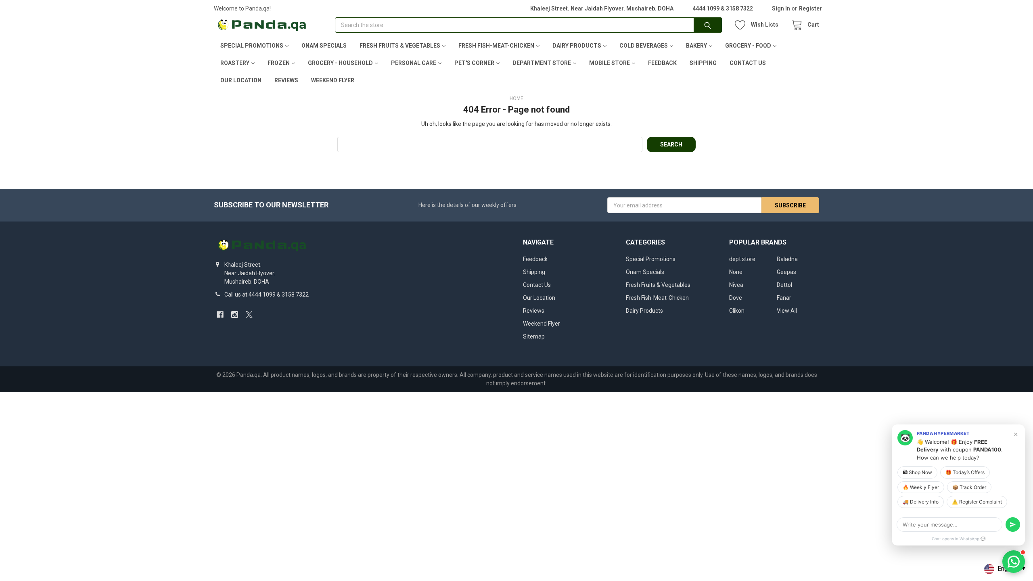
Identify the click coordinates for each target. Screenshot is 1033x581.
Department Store (541, 63)
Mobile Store (609, 63)
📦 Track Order (969, 487)
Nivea (736, 285)
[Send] (1013, 524)
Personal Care (413, 63)
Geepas (786, 272)
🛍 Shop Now (917, 472)
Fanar (784, 298)
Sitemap (534, 336)
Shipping (703, 63)
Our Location (240, 80)
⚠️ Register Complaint (977, 502)
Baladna (787, 259)
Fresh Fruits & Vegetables (400, 45)
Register (810, 8)
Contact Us (748, 63)
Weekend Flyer (332, 80)
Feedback (662, 63)
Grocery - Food (748, 45)
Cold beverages (643, 45)
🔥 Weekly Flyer (921, 487)
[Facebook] (220, 314)
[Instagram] (234, 314)
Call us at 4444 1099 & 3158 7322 (266, 294)
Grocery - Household (340, 63)
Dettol (784, 285)
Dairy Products (576, 45)
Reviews (286, 80)
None (735, 272)
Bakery (696, 45)
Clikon (736, 310)
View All (787, 310)
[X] (249, 314)
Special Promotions (251, 45)
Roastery (234, 63)
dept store (742, 259)
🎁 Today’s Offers (965, 472)
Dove (735, 298)
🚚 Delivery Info (921, 502)
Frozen (279, 63)
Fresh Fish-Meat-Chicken (496, 45)
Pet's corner (474, 63)
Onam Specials (324, 45)
